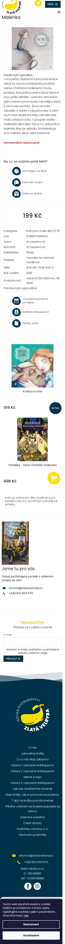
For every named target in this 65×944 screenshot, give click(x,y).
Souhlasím (31, 935)
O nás (33, 748)
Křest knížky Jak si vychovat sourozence (32, 795)
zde (26, 916)
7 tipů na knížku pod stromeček (32, 801)
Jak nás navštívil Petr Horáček (32, 789)
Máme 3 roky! (32, 777)
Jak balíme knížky (32, 754)
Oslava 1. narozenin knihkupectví (32, 765)
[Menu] (53, 4)
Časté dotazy (32, 823)
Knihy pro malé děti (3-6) (43, 231)
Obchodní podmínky (33, 835)
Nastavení (31, 924)
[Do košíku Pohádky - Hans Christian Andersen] (53, 478)
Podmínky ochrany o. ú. (32, 829)
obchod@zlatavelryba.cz (26, 588)
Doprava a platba (32, 817)
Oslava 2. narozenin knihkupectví (33, 771)
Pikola (30, 252)
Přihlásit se (13, 658)
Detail (55, 408)
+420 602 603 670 (21, 593)
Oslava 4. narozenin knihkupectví (32, 783)
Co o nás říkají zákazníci (32, 759)
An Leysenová (35, 242)
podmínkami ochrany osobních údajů (38, 651)
